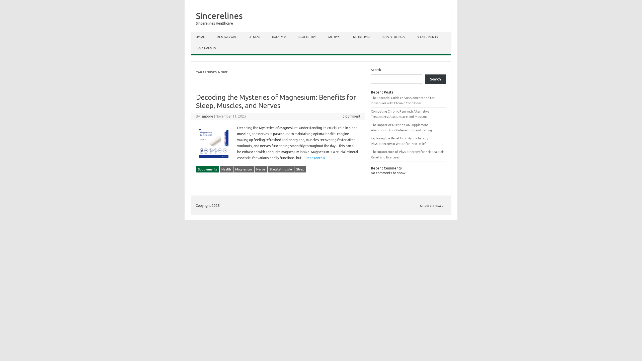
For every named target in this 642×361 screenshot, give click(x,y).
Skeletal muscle (280, 169)
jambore (207, 116)
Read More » (315, 158)
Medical (334, 37)
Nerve (260, 169)
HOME (200, 37)
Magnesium (243, 169)
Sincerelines (219, 15)
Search (376, 69)
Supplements (427, 37)
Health (226, 169)
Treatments (206, 48)
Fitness (254, 37)
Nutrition (361, 37)
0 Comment (351, 116)
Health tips (307, 37)
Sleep (300, 169)
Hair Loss (279, 37)
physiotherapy (393, 37)
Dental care (227, 37)
